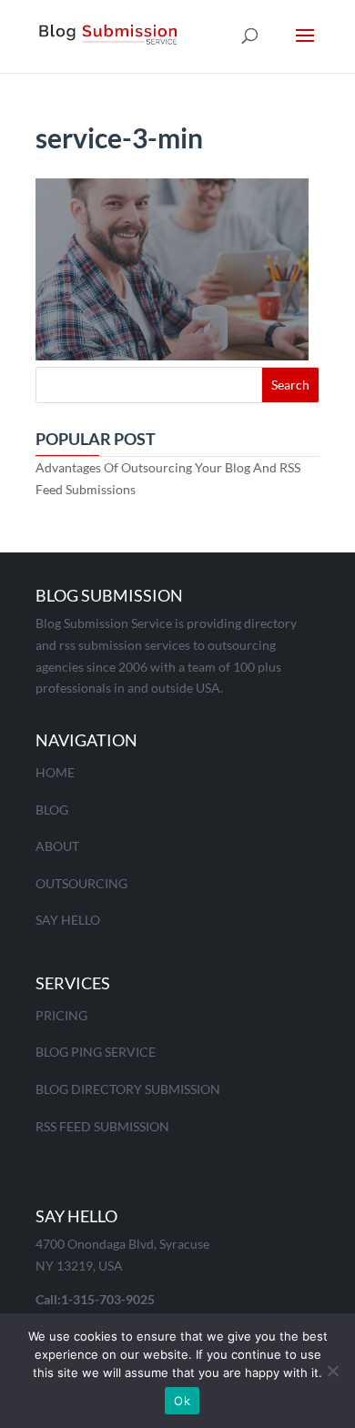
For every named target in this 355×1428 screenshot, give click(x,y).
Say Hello (68, 919)
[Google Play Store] (222, 986)
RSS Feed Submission (102, 1126)
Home (55, 772)
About (57, 846)
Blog (52, 809)
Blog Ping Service (96, 1051)
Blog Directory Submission (128, 1089)
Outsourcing (81, 883)
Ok (182, 1400)
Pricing (61, 1015)
